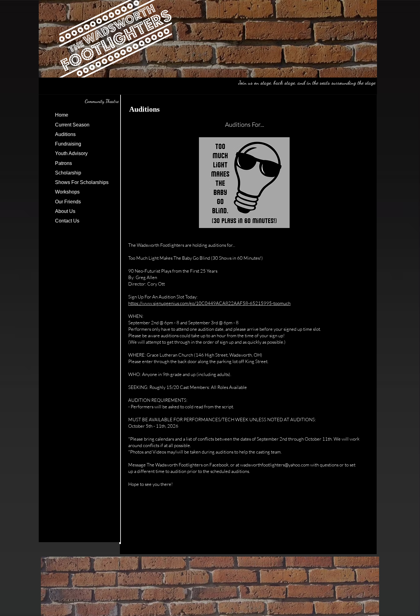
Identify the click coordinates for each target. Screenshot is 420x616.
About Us (65, 211)
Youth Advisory (71, 153)
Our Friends (68, 201)
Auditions (65, 134)
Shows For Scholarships (82, 182)
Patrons (63, 163)
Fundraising (68, 143)
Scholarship (68, 172)
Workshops (67, 191)
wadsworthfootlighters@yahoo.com (274, 465)
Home (61, 115)
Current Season (72, 124)
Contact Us (67, 220)
